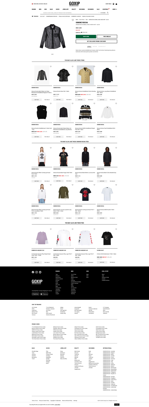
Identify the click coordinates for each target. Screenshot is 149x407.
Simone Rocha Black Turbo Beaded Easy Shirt (106, 173)
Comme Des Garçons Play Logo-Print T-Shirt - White (62, 254)
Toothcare (76, 354)
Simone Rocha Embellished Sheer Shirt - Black (99, 19)
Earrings (62, 355)
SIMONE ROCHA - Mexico (108, 366)
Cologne (90, 358)
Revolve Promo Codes (58, 335)
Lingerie (57, 293)
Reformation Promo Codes (37, 335)
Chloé (33, 308)
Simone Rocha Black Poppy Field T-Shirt (62, 172)
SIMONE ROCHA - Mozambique (110, 369)
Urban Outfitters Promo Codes (81, 338)
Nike (47, 311)
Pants (57, 281)
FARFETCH (55, 96)
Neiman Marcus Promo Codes (59, 334)
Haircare (76, 355)
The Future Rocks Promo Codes (39, 338)
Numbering (62, 311)
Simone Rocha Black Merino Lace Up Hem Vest (85, 173)
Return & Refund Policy (67, 400)
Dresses (57, 280)
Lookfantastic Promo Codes (38, 332)
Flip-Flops (48, 360)
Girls (87, 275)
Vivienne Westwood (50, 314)
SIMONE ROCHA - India (108, 360)
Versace (33, 314)
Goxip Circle (108, 3)
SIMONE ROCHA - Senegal (109, 376)
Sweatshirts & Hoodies (76, 281)
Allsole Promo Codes (79, 327)
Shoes (57, 292)
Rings (61, 351)
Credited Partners (105, 280)
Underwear (73, 292)
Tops (57, 274)
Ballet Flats (48, 352)
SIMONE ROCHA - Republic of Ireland (109, 374)
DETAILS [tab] (89, 46)
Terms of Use (35, 400)
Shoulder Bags (35, 351)
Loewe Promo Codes (100, 331)
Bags (57, 286)
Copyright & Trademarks (55, 400)
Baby (87, 274)
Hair (89, 352)
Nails (75, 358)
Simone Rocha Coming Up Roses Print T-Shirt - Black (84, 210)
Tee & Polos (81, 19)
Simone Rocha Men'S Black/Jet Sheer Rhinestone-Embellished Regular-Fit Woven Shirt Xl (42, 92)
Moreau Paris (35, 311)
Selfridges (34, 96)
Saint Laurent (49, 313)
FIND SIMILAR (47, 99)
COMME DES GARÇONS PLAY (38, 250)
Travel (33, 358)
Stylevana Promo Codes (79, 337)
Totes (33, 352)
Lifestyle (76, 367)
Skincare (76, 352)
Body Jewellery (63, 358)
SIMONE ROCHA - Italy (108, 361)
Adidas (61, 307)
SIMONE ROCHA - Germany (109, 358)
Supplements (77, 369)
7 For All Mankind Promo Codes (38, 327)
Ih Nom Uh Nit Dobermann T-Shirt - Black (106, 254)
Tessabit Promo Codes (101, 337)
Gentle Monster (106, 308)
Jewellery (58, 289)
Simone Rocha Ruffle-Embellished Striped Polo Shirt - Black (85, 129)
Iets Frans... (48, 310)
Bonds (90, 307)
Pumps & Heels (49, 354)
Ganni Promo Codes (78, 329)
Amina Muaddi (77, 307)
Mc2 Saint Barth (77, 310)
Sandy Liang (63, 313)
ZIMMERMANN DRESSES (52, 16)
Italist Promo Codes (100, 329)
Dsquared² (76, 308)
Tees (87, 19)
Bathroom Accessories (94, 363)
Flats (47, 351)
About (103, 274)
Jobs (103, 275)
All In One (58, 284)
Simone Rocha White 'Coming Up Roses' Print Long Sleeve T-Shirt (41, 210)
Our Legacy (76, 311)
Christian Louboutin (50, 308)
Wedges (48, 361)
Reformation (91, 311)
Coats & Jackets (59, 278)
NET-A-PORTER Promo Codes (80, 334)
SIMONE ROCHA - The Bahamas (110, 385)
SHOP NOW (37, 99)
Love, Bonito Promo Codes (59, 332)
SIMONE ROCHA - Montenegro (109, 367)
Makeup (76, 357)
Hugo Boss (34, 310)
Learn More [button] (57, 404)
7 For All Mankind (50, 307)
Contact (103, 278)
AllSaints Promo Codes (58, 327)
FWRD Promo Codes (57, 329)
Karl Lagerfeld (63, 310)
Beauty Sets (77, 360)
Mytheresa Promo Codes (37, 334)
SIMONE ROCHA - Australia (109, 351)
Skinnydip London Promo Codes (39, 337)
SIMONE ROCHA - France (108, 357)
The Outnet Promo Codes (58, 338)
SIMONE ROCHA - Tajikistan (109, 384)
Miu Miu (90, 310)
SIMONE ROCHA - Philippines (109, 372)
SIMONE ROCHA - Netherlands (109, 370)
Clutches (34, 354)
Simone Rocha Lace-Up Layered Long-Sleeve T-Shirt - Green (62, 210)
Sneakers (48, 355)
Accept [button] (117, 404)
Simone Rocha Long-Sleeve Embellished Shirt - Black (106, 92)
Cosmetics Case (78, 361)
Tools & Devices (78, 363)
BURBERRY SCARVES (76, 16)
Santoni (76, 313)
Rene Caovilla (106, 311)
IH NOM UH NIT (100, 250)
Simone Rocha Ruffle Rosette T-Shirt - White (106, 210)
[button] (86, 36)
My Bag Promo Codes (100, 332)
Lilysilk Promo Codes (57, 331)
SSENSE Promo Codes (58, 337)
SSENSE (33, 177)
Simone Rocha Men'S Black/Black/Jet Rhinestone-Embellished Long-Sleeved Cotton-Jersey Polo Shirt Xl (62, 129)
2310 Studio (34, 307)
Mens (77, 19)
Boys (87, 277)
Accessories (58, 287)
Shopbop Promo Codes (101, 335)
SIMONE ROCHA (82, 22)
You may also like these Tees (74, 223)
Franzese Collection (93, 308)
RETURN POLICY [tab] (102, 46)
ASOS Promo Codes (100, 327)
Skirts (57, 283)
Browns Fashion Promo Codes (38, 328)
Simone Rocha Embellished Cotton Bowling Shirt (85, 92)
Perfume (76, 364)
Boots (47, 363)
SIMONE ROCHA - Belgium (109, 352)
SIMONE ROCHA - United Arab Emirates (109, 387)
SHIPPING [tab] (95, 46)
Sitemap (75, 400)
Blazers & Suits (74, 277)
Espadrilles (48, 357)
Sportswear (58, 277)
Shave (90, 355)
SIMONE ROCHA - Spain (108, 381)
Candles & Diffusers (78, 366)
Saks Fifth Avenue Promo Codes (81, 335)
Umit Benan (91, 313)
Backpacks (34, 357)
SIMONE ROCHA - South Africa (109, 379)
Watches (73, 293)
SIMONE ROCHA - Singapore (109, 378)
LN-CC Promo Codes (78, 331)
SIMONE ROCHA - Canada (108, 355)
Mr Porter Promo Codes (79, 332)
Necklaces (62, 352)
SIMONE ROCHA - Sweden (109, 382)
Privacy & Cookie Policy (44, 400)
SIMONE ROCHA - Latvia (108, 363)
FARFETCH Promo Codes (37, 329)
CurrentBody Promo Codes (101, 328)
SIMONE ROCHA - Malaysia (109, 364)
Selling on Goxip (105, 277)
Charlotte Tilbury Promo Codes (59, 328)
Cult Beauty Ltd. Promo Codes (80, 328)
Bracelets (62, 354)
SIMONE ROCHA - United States (110, 390)
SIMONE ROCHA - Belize (108, 354)
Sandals (48, 358)
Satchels (34, 355)
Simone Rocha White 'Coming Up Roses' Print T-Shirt (41, 173)
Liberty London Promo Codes (38, 331)
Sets (90, 360)
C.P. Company (106, 307)
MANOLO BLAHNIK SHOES (88, 16)
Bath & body (77, 351)
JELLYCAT (42, 16)
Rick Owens (34, 313)
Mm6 (104, 310)
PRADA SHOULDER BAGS (64, 16)
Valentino (105, 313)
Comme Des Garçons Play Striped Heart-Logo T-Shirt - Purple (41, 254)
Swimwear (58, 290)
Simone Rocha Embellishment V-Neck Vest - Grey (42, 129)
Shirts (72, 275)
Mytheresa (78, 96)
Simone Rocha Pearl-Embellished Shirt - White (106, 129)
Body (90, 351)
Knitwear (57, 275)
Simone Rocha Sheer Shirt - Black (61, 91)
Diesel (61, 308)
